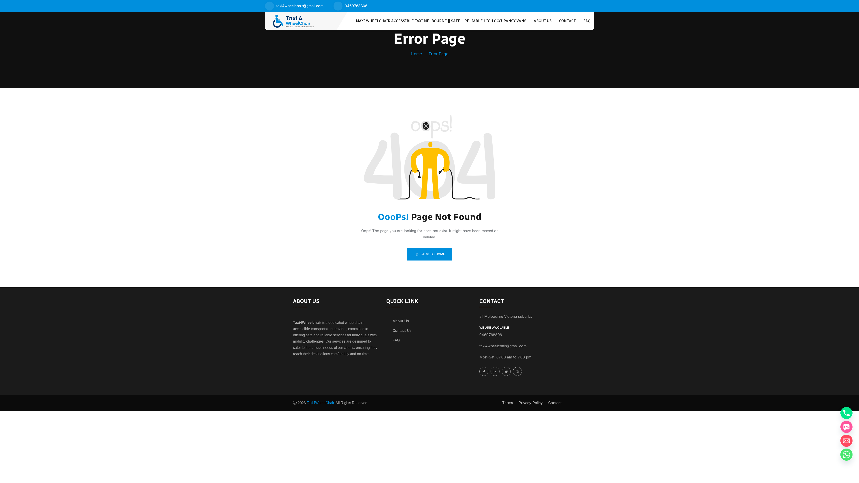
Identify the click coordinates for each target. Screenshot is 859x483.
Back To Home (433, 254)
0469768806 (356, 6)
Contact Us (402, 330)
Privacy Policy (531, 402)
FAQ (587, 21)
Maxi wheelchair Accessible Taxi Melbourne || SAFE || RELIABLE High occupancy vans (441, 21)
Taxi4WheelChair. (320, 403)
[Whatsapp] (846, 455)
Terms (507, 402)
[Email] (846, 441)
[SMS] (846, 427)
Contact (567, 21)
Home (416, 53)
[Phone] (846, 413)
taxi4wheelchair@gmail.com (299, 6)
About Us (543, 21)
